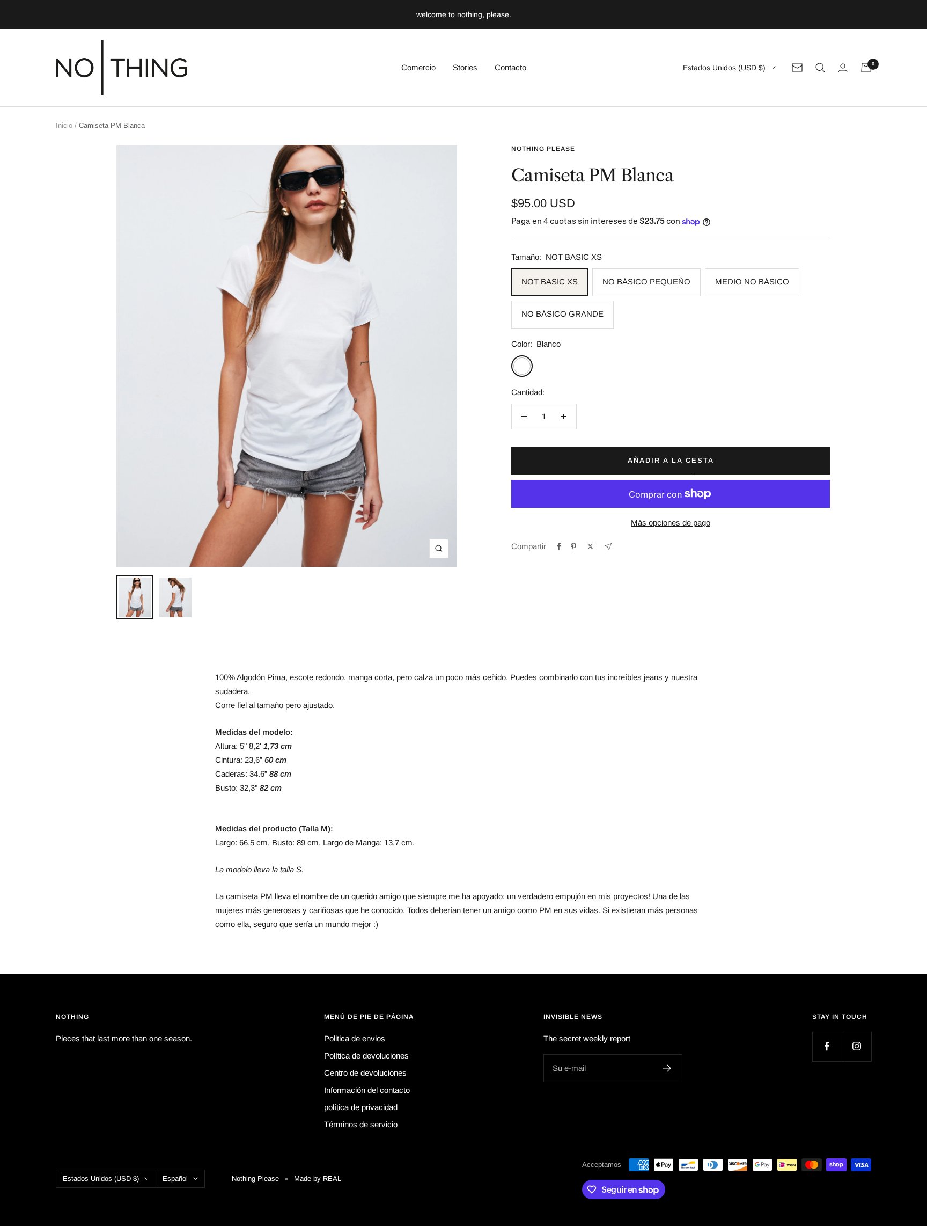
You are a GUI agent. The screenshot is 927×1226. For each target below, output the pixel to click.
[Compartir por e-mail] (608, 546)
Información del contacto (367, 1089)
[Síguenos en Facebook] (827, 1046)
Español (175, 1178)
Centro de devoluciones (365, 1072)
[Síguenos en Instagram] (856, 1046)
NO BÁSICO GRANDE (562, 313)
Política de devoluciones (366, 1055)
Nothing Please (543, 148)
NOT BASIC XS (549, 281)
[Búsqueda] (820, 67)
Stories (465, 67)
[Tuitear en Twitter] (590, 546)
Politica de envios (354, 1038)
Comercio (418, 67)
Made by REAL (317, 1178)
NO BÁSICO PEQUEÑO (646, 281)
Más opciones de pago (670, 522)
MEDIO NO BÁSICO (752, 281)
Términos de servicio (361, 1124)
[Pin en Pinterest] (573, 546)
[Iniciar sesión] (843, 67)
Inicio (64, 125)
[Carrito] (865, 67)
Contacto (510, 67)
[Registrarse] (667, 1068)
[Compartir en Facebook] (559, 546)
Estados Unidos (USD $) (724, 67)
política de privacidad (361, 1107)
